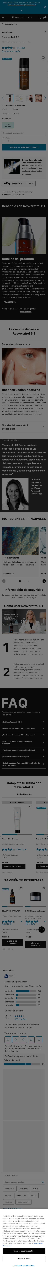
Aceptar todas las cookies (24, 1251)
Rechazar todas (24, 1258)
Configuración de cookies (24, 1265)
